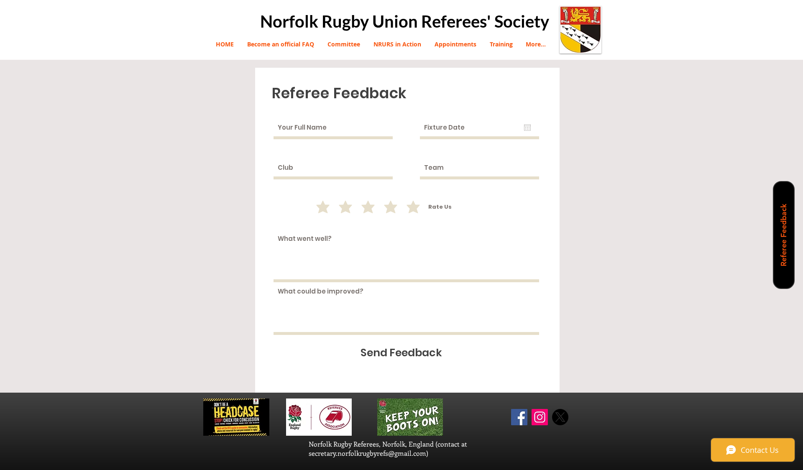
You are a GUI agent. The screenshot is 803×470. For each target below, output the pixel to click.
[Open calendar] (527, 127)
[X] (560, 417)
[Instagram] (540, 417)
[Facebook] (519, 417)
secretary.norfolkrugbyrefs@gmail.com (367, 453)
